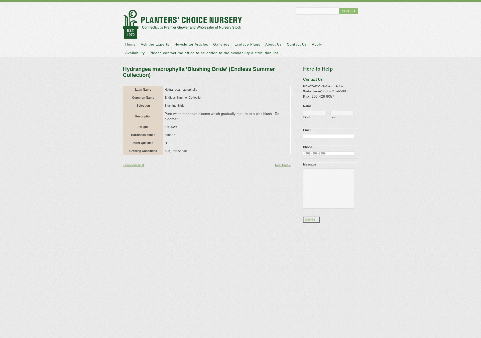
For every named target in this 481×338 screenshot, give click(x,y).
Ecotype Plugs (247, 44)
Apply (317, 44)
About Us (273, 44)
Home (130, 44)
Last (334, 117)
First (306, 117)
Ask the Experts (155, 44)
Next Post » (283, 165)
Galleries (221, 44)
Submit (310, 219)
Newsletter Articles (191, 44)
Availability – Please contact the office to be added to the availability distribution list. (202, 53)
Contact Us (297, 44)
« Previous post (133, 165)
